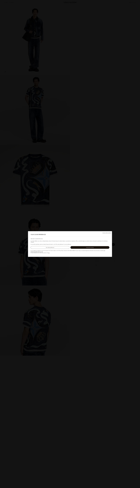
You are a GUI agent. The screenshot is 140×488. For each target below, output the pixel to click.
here (49, 252)
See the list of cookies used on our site (37, 251)
